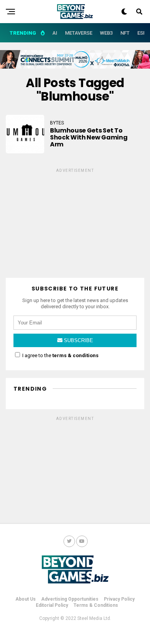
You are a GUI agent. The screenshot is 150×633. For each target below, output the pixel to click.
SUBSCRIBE (77, 340)
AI (54, 33)
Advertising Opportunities (69, 599)
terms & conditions (75, 355)
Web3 (106, 33)
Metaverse (78, 33)
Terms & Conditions (95, 605)
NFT (125, 33)
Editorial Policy (52, 605)
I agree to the (59, 355)
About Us (25, 599)
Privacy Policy (119, 599)
